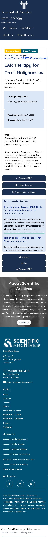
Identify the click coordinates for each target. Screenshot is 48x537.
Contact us (7, 427)
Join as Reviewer (25, 185)
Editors (13, 28)
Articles (7, 35)
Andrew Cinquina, (16, 80)
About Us (7, 399)
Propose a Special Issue (25, 192)
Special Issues (24, 35)
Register (6, 423)
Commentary (12, 51)
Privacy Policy (27, 532)
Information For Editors (12, 415)
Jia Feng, (34, 80)
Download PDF (25, 178)
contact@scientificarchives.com (19, 382)
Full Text (25, 257)
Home (5, 394)
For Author (26, 28)
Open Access (29, 51)
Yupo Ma (29, 83)
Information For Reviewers (13, 419)
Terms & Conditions (9, 532)
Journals (6, 403)
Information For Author (12, 411)
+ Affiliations (10, 87)
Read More (24, 322)
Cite (25, 263)
